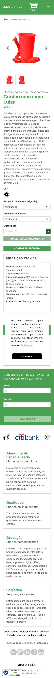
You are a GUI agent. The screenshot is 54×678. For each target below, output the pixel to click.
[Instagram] (20, 652)
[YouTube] (27, 652)
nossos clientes (29, 631)
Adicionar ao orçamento (27, 238)
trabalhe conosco (16, 635)
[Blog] (13, 652)
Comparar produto (27, 248)
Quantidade (10, 225)
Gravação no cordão (14, 213)
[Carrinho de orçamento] (33, 7)
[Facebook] (34, 652)
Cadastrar (27, 419)
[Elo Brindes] (12, 7)
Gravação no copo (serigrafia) (20, 201)
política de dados (37, 635)
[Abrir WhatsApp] (46, 670)
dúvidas (44, 631)
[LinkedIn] (41, 652)
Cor (5, 188)
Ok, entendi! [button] (27, 356)
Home (5, 19)
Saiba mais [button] (27, 345)
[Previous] (8, 48)
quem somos (11, 631)
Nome (6, 385)
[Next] (46, 48)
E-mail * (8, 399)
